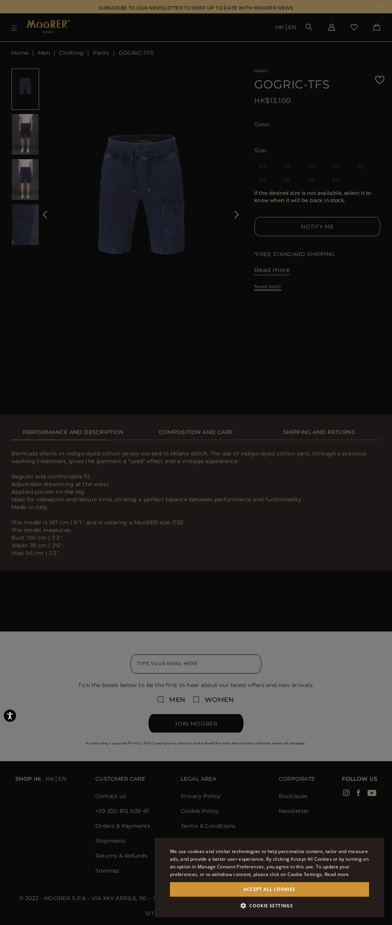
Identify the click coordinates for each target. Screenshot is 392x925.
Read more (337, 874)
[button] (269, 906)
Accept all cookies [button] (269, 889)
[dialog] (196, 462)
